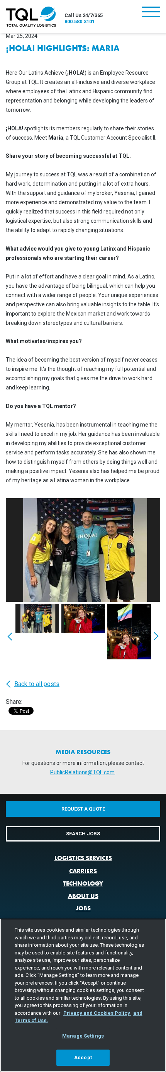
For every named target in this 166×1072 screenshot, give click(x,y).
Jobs (83, 908)
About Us (83, 896)
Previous (10, 636)
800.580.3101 (79, 21)
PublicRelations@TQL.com (82, 772)
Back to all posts (36, 684)
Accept (83, 1057)
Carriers (83, 871)
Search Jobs (83, 833)
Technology (83, 883)
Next (156, 636)
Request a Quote (83, 809)
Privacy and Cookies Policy (97, 1013)
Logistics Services (83, 858)
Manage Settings (83, 1036)
